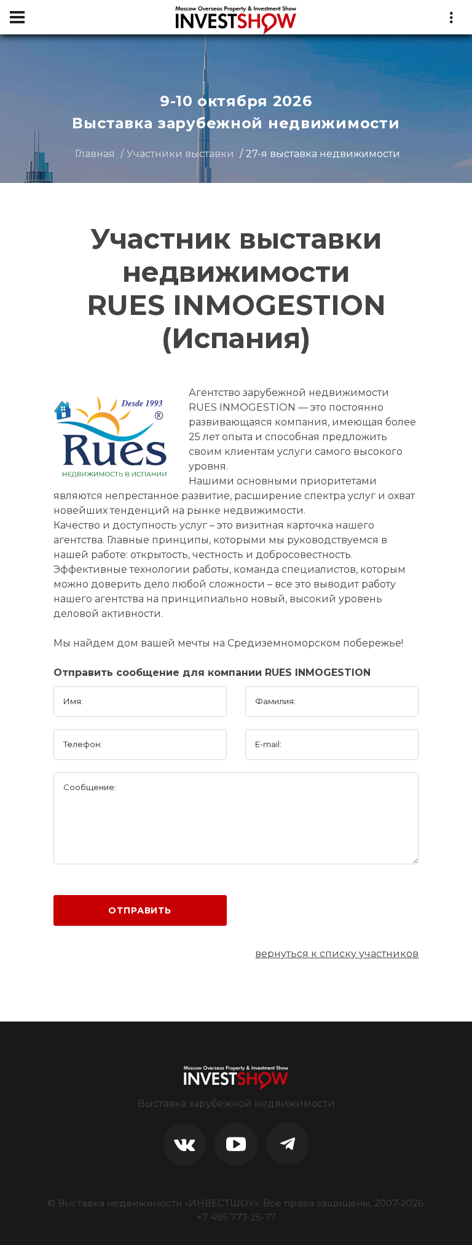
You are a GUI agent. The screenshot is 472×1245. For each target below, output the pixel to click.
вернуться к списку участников (337, 954)
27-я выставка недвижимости (323, 154)
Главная (95, 154)
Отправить (139, 910)
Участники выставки (180, 154)
